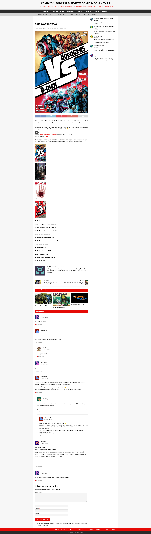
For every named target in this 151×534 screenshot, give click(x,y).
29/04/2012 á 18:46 (44, 317)
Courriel (37, 508)
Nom (36, 504)
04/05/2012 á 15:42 (48, 419)
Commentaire (38, 492)
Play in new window (45, 134)
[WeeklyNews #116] (43, 303)
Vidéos (97, 11)
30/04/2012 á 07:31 (44, 364)
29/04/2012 (39, 28)
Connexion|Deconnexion (41, 14)
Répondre (39, 324)
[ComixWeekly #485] (61, 305)
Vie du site (105, 11)
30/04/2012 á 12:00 (44, 378)
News (80, 11)
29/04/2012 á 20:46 (46, 349)
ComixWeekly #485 (59, 307)
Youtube (52, 14)
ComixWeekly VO (54, 28)
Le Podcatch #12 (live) (78, 304)
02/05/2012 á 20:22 (44, 443)
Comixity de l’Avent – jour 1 (106, 18)
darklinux (44, 316)
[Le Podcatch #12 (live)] (79, 302)
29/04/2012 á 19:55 (44, 332)
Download (54, 134)
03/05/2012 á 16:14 (44, 473)
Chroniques (70, 11)
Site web (37, 513)
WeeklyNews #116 (41, 306)
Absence (100, 36)
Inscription (86, 14)
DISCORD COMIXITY (61, 14)
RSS (47, 136)
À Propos (94, 14)
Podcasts (46, 11)
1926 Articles (62, 266)
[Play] (37, 133)
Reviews (88, 11)
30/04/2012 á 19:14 (46, 399)
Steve (45, 28)
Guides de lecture (58, 11)
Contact (78, 14)
